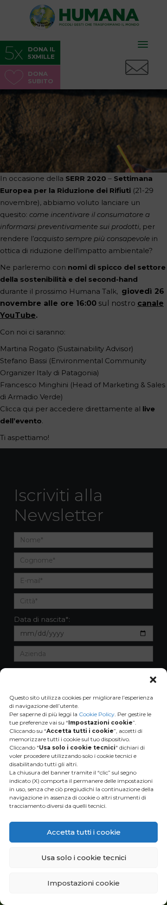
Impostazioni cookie (83, 883)
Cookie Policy (97, 714)
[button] (153, 679)
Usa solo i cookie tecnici (83, 857)
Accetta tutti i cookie (84, 832)
